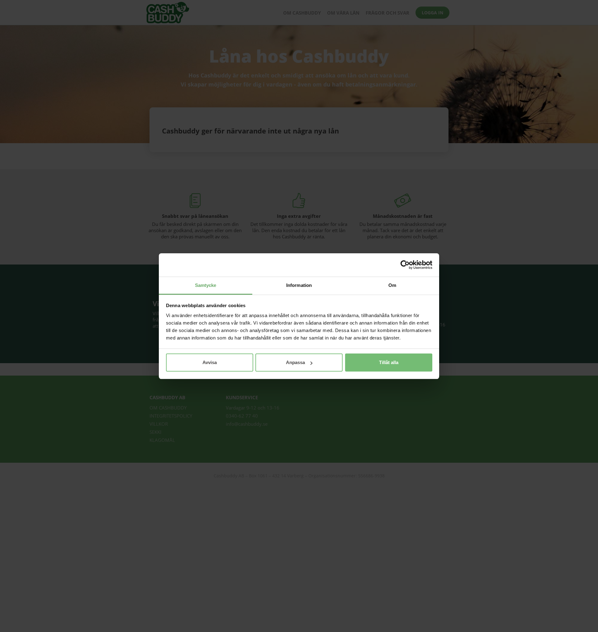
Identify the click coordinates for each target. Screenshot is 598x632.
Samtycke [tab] (205, 285)
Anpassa (295, 362)
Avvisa (209, 362)
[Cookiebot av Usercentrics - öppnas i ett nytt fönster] (405, 264)
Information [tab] (299, 285)
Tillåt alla (388, 362)
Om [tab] (392, 285)
